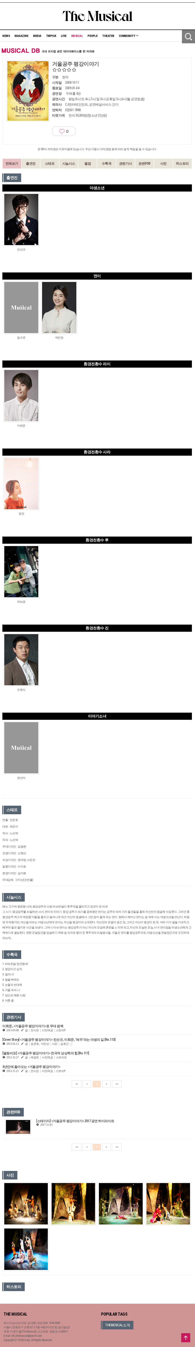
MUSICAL (77, 36)
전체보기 (11, 163)
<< (76, 1084)
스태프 (50, 163)
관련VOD (144, 163)
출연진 (31, 163)
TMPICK (51, 36)
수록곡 (107, 163)
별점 (87, 163)
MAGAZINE (21, 36)
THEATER (108, 36)
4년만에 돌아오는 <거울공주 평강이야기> (31, 1067)
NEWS (6, 36)
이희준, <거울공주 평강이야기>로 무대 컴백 (32, 1026)
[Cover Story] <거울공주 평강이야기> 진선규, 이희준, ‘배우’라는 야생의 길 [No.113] (58, 1039)
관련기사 (125, 163)
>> (117, 1084)
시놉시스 (68, 163)
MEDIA (37, 36)
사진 (163, 163)
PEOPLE (93, 36)
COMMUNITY (127, 36)
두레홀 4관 (73, 93)
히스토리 (182, 163)
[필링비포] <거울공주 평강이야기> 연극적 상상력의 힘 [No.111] (45, 1053)
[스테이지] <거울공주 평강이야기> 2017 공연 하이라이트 (75, 1121)
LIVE (64, 36)
